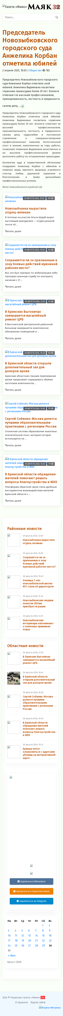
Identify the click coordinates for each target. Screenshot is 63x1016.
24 (9, 945)
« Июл (12, 955)
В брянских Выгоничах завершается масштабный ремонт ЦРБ (25, 315)
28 (36, 945)
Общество (35, 70)
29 (43, 945)
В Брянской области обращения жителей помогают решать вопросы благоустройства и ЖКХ (31, 478)
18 (16, 940)
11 (16, 935)
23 (50, 940)
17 (9, 940)
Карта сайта (38, 1002)
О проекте (21, 1002)
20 (29, 940)
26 (22, 945)
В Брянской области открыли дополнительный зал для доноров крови (28, 367)
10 (9, 935)
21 (36, 940)
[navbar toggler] (58, 6)
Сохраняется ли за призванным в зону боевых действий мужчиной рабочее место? (31, 264)
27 (29, 945)
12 (22, 935)
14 (36, 935)
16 (50, 935)
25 (16, 945)
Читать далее (13, 231)
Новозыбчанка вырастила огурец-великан (25, 210)
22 (43, 940)
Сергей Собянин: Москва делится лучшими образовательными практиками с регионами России (31, 422)
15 (43, 935)
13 (29, 935)
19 (22, 940)
